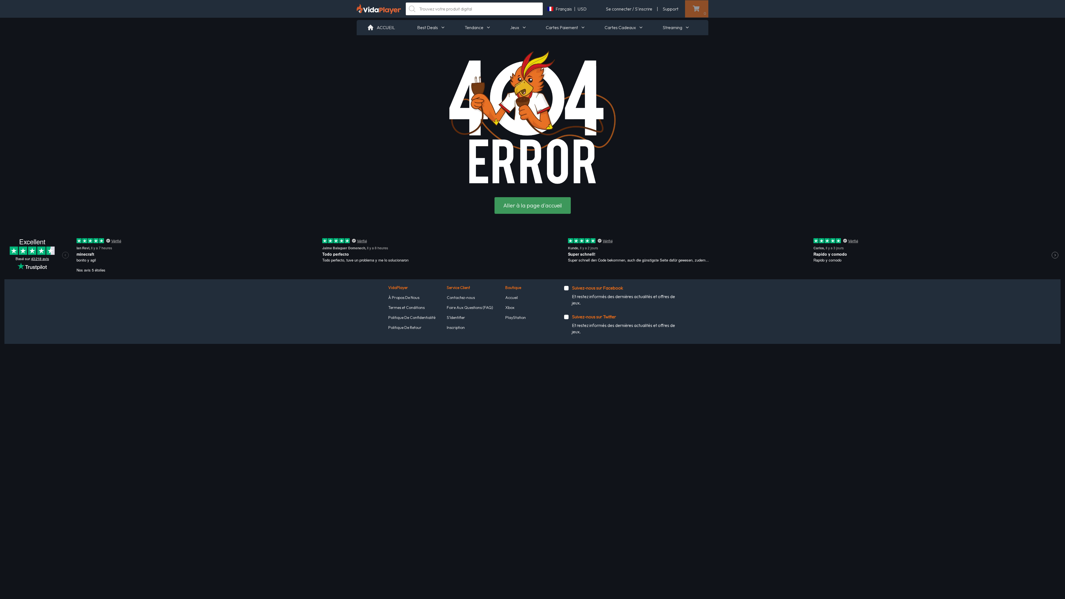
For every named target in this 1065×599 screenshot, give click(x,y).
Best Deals (427, 27)
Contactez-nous (461, 297)
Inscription (456, 327)
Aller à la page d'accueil (532, 205)
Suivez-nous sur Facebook (597, 288)
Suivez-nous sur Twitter (594, 316)
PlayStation (515, 317)
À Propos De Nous (403, 297)
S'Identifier (456, 317)
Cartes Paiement (562, 27)
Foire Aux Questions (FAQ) (470, 307)
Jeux (514, 27)
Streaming (672, 27)
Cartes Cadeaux (620, 27)
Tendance (474, 27)
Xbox (509, 307)
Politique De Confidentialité (411, 317)
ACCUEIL (386, 27)
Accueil (511, 297)
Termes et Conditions (406, 307)
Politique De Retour (405, 327)
